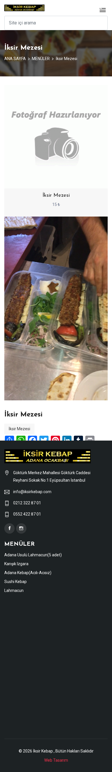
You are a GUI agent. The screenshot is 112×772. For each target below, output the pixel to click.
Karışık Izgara (16, 563)
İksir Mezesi (66, 58)
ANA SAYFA (15, 58)
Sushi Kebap (15, 581)
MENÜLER (41, 58)
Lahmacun (14, 590)
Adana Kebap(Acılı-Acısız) (27, 572)
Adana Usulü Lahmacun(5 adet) (33, 555)
